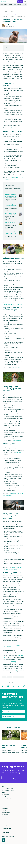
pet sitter (13, 661)
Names (17, 15)
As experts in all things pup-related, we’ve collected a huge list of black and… (10, 752)
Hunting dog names (16, 367)
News (5, 4)
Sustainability (5, 814)
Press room (4, 821)
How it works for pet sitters (8, 790)
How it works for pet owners (8, 788)
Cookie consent (5, 805)
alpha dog (18, 452)
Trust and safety (5, 794)
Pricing (3, 792)
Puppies (16, 677)
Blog (8, 15)
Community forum (6, 812)
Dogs (21, 677)
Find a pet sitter (6, 712)
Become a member (8, 778)
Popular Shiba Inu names (17, 128)
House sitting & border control (8, 801)
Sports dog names (16, 440)
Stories (19, 4)
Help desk (4, 796)
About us (4, 810)
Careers (3, 816)
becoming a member (16, 670)
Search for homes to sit (8, 716)
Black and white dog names (8, 746)
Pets (14, 4)
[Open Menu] (25, 1)
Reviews (3, 803)
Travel (24, 4)
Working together (6, 825)
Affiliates (4, 823)
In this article (8, 48)
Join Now (20, 1)
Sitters (10, 4)
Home (3, 15)
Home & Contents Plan (7, 798)
